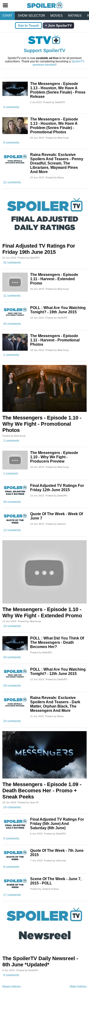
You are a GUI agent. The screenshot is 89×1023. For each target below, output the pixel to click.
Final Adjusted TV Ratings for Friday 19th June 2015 (38, 249)
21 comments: (12, 182)
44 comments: (12, 323)
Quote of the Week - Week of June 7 (56, 516)
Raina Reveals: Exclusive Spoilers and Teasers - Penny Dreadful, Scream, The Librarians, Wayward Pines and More (56, 163)
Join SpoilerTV (59, 25)
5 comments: (11, 838)
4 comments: (11, 107)
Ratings (75, 15)
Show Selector (31, 15)
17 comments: (12, 895)
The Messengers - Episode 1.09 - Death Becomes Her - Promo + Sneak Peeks (41, 790)
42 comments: (12, 262)
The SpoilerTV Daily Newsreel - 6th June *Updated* (40, 961)
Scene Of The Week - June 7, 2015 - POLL (55, 881)
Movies (56, 15)
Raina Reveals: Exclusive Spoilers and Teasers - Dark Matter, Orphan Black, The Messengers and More (55, 704)
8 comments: (11, 866)
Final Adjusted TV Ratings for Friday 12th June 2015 (57, 488)
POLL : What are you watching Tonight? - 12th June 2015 (58, 671)
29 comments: (12, 685)
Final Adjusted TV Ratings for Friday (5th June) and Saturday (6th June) (57, 823)
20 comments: (12, 721)
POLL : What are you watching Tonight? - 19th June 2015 (58, 310)
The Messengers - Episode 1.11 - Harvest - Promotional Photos (55, 340)
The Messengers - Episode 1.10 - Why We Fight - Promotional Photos (41, 424)
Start (7, 15)
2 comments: (11, 355)
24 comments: (12, 807)
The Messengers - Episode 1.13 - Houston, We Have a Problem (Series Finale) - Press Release (57, 90)
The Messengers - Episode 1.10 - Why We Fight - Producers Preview (54, 457)
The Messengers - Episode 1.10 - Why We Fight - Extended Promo (42, 612)
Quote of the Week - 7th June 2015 (57, 852)
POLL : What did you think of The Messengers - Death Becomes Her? (57, 642)
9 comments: (11, 142)
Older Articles (78, 986)
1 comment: (10, 473)
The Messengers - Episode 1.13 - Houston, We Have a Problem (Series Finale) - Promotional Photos (54, 125)
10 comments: (12, 626)
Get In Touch (28, 25)
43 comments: (12, 657)
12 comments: (12, 530)
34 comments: (12, 502)
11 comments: (12, 295)
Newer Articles (11, 986)
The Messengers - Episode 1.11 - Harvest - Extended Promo (54, 279)
